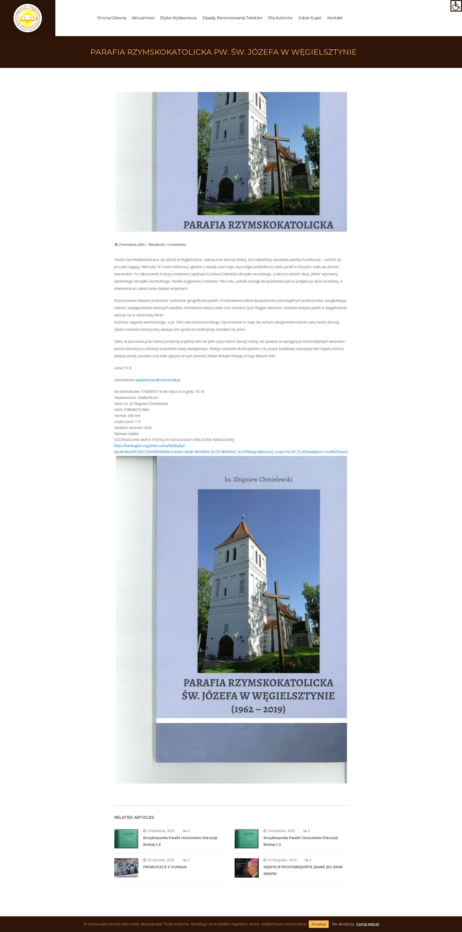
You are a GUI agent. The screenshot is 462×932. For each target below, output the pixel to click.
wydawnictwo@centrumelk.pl (157, 380)
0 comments (177, 244)
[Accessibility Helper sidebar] (456, 6)
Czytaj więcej (367, 923)
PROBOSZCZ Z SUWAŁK (165, 867)
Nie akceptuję (343, 923)
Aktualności (156, 244)
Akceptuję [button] (319, 924)
